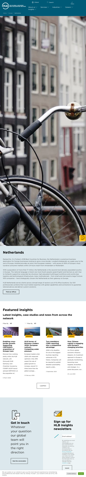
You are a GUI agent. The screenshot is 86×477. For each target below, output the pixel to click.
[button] (72, 3)
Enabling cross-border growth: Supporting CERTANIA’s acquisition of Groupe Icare (9, 346)
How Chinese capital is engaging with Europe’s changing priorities (75, 344)
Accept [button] (81, 473)
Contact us (65, 463)
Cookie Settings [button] (71, 473)
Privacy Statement (66, 451)
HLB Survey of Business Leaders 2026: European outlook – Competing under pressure (31, 346)
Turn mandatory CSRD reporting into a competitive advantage (53, 344)
